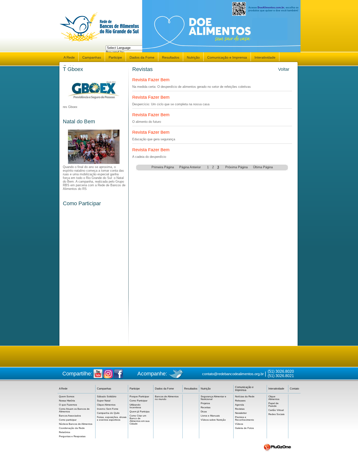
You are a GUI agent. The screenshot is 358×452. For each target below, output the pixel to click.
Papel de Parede (273, 404)
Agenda (239, 404)
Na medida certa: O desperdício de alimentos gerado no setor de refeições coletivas (191, 87)
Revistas (240, 409)
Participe (115, 57)
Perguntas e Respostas (72, 436)
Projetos (205, 403)
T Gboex (73, 69)
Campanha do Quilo (108, 413)
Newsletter (241, 413)
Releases (240, 400)
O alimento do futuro (146, 122)
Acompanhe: (152, 374)
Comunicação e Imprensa (227, 57)
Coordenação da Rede (72, 428)
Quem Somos (66, 396)
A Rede (69, 57)
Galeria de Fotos (244, 428)
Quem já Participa (140, 411)
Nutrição (193, 57)
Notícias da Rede (244, 396)
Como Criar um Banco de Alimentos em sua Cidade (140, 419)
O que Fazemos (68, 404)
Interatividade (264, 57)
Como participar (67, 419)
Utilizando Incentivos (135, 406)
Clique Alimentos (106, 404)
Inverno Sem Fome (107, 409)
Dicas (204, 411)
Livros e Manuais (210, 415)
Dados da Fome (142, 57)
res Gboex (70, 107)
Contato (294, 388)
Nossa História (67, 400)
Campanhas (91, 57)
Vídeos (239, 424)
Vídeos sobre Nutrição (213, 419)
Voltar (283, 69)
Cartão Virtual (276, 410)
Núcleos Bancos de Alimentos (75, 424)
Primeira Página (162, 167)
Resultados (170, 57)
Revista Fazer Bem (151, 79)
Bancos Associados (70, 415)
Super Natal (103, 400)
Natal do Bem (79, 121)
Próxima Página (236, 167)
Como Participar (82, 203)
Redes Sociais (276, 414)
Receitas (205, 407)
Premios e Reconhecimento (244, 418)
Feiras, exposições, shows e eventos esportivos (111, 418)
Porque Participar (139, 396)
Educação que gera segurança (153, 139)
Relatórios (64, 432)
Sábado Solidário (106, 396)
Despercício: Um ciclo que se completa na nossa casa (170, 104)
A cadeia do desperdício (149, 157)
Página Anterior (190, 167)
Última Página (263, 167)
